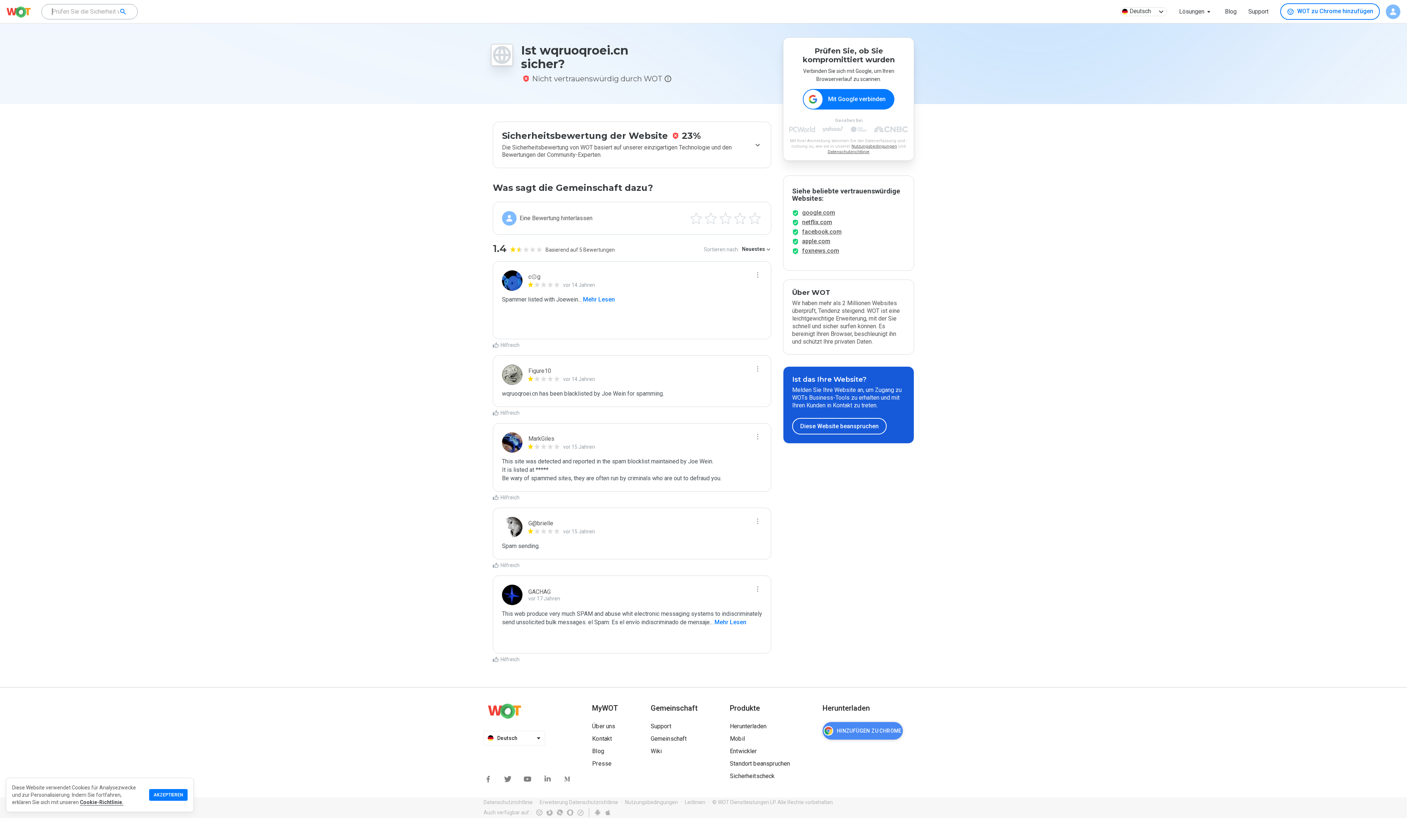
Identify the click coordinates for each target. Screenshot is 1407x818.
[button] (1196, 11)
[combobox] (89, 11)
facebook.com (822, 231)
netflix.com (817, 222)
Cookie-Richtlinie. (101, 802)
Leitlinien (695, 802)
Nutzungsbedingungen (874, 146)
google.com (818, 212)
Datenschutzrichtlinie (848, 151)
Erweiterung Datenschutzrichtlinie (579, 802)
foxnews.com (820, 250)
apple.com (816, 241)
